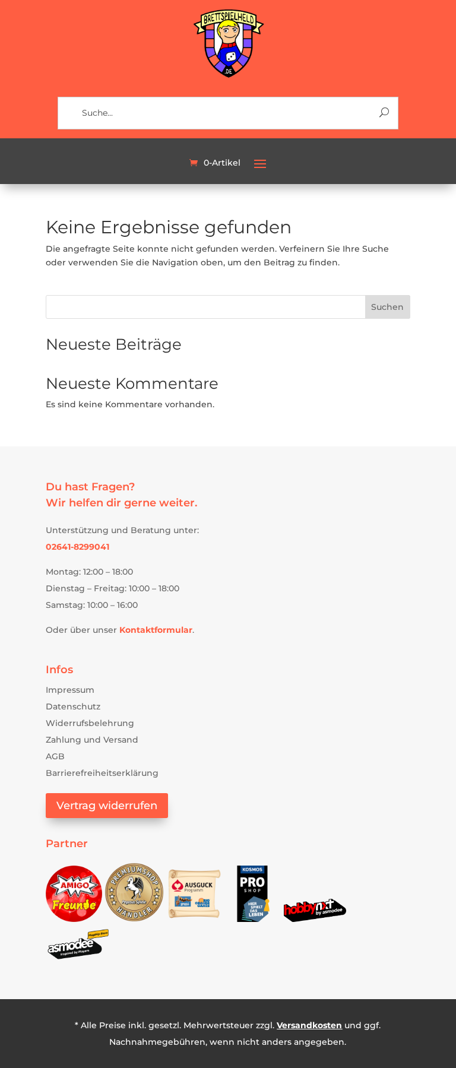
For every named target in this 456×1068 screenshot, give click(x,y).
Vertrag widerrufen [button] (106, 805)
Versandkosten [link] (309, 1025)
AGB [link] (55, 756)
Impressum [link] (70, 689)
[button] (260, 163)
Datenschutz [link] (73, 706)
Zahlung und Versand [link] (92, 739)
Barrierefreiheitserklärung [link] (102, 773)
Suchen (387, 307)
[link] (228, 76)
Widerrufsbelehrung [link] (90, 723)
